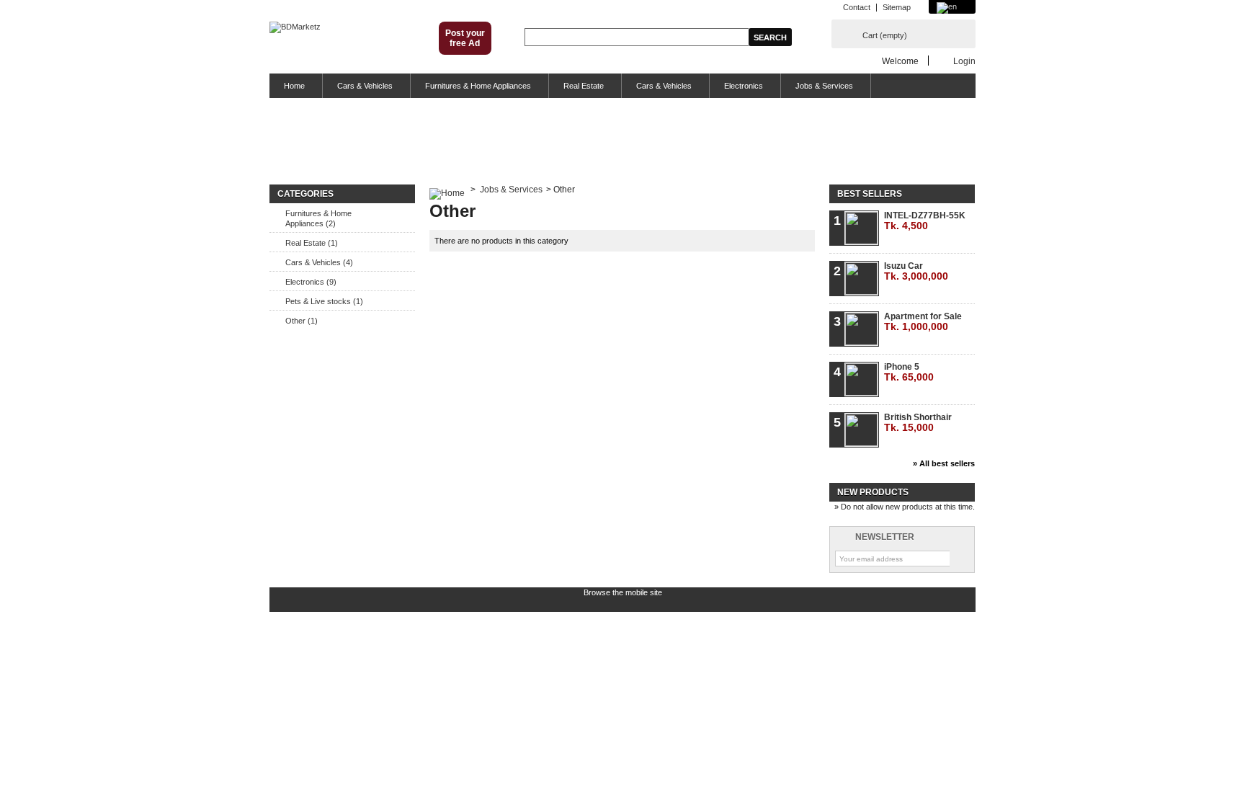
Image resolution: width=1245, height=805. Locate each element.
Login (964, 61)
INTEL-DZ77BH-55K (924, 220)
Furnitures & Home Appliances (478, 85)
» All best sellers (944, 463)
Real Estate (583, 85)
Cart (884, 35)
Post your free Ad (465, 38)
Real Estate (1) (311, 243)
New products (873, 492)
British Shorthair (918, 422)
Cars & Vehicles (365, 85)
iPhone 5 (909, 372)
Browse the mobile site (623, 592)
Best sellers (869, 194)
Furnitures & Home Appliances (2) (318, 218)
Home (294, 85)
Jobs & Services (824, 85)
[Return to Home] (447, 189)
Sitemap (897, 7)
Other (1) (301, 320)
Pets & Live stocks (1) (324, 301)
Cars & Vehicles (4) (319, 262)
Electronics (743, 85)
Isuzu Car (916, 271)
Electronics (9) (310, 281)
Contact (856, 7)
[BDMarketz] (295, 27)
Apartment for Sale (923, 321)
